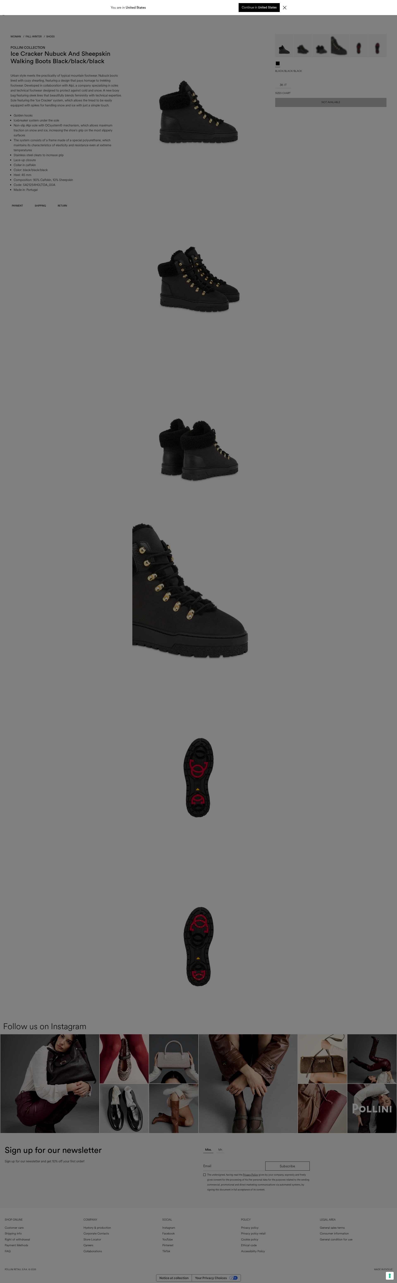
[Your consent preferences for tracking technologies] (390, 1276)
